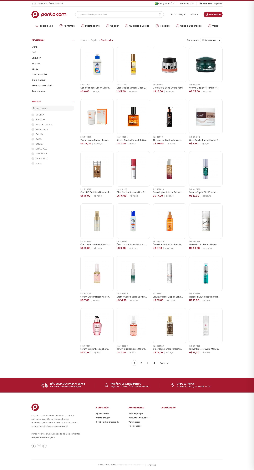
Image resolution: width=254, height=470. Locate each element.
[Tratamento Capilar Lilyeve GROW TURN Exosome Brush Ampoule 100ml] (97, 116)
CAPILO (39, 134)
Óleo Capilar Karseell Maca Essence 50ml (137, 87)
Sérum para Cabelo (42, 85)
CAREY (39, 139)
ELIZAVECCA (41, 153)
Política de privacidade (107, 422)
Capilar (114, 25)
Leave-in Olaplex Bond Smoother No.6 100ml (211, 244)
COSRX (39, 143)
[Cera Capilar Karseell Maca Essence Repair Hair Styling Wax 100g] (206, 116)
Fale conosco (135, 425)
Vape (215, 25)
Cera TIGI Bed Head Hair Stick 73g (97, 192)
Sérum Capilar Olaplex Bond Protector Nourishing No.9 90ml (183, 296)
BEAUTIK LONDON (44, 124)
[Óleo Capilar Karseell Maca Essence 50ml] (133, 64)
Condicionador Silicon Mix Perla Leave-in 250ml (104, 87)
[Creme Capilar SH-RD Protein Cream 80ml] (206, 64)
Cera (34, 46)
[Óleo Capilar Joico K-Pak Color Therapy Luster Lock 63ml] (169, 169)
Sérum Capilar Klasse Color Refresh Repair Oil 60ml (142, 348)
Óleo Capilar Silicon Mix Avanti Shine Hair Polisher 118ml (144, 244)
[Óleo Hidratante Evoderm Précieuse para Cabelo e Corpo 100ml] (169, 221)
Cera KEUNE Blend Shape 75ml (168, 87)
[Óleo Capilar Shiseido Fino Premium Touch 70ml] (133, 169)
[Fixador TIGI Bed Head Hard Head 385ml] (206, 273)
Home (84, 40)
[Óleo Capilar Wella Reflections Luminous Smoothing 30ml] (169, 325)
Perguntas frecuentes (138, 417)
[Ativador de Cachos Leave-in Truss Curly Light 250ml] (169, 116)
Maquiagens (92, 25)
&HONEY (40, 114)
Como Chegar (178, 14)
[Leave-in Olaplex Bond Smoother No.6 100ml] (206, 221)
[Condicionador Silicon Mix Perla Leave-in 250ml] (97, 64)
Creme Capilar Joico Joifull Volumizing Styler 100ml (142, 296)
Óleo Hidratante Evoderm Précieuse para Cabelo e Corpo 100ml (185, 244)
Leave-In (36, 57)
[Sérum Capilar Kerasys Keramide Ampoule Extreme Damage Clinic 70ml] (97, 325)
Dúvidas (194, 14)
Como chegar (103, 417)
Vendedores (214, 14)
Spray (35, 68)
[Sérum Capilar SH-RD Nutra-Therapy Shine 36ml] (206, 169)
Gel (34, 52)
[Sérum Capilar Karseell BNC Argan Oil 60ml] (133, 116)
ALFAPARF (40, 119)
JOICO (39, 163)
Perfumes (69, 25)
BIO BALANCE (42, 129)
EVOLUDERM (41, 158)
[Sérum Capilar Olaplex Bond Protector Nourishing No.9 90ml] (169, 273)
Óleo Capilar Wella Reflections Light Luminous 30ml (106, 244)
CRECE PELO (41, 148)
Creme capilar (39, 74)
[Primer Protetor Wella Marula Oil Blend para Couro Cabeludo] (206, 325)
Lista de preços (135, 413)
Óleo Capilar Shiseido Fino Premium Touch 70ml (141, 192)
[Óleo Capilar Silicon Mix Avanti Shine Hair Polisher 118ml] (133, 221)
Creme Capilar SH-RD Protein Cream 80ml (210, 87)
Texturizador (39, 91)
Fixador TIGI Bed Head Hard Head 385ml (208, 296)
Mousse (36, 63)
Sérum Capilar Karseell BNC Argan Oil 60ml (138, 140)
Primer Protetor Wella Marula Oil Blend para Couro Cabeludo (219, 348)
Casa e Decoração (191, 25)
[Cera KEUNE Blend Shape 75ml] (169, 64)
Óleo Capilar (38, 80)
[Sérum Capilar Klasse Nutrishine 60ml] (97, 273)
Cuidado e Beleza (139, 25)
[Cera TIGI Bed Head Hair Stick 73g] (97, 169)
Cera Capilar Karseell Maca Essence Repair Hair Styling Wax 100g (221, 140)
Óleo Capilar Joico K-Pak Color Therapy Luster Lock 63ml (181, 192)
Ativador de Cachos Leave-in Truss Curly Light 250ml (179, 140)
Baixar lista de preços (213, 3)
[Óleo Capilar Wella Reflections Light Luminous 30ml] (97, 221)
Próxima (164, 363)
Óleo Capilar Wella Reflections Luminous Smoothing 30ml (182, 348)
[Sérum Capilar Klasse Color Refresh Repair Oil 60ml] (133, 325)
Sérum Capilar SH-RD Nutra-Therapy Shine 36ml (213, 192)
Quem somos (102, 413)
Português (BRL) (165, 3)
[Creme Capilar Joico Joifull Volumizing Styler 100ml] (133, 273)
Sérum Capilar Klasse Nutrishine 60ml (99, 296)
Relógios (165, 25)
